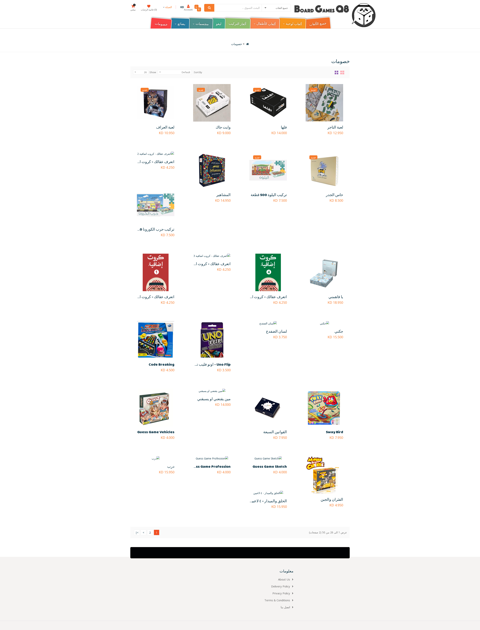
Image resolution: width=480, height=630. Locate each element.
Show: (152, 72)
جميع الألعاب (317, 24)
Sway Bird (334, 432)
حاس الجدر (334, 195)
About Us (284, 579)
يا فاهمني (335, 297)
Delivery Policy (280, 586)
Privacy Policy (281, 593)
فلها (284, 127)
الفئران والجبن (332, 500)
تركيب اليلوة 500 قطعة (269, 195)
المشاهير (223, 195)
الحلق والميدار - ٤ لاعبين (268, 501)
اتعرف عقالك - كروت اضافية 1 (151, 297)
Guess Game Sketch (270, 467)
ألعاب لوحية (294, 24)
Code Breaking (161, 365)
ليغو (218, 24)
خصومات (161, 24)
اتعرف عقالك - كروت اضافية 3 (207, 264)
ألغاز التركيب (237, 24)
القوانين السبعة (275, 432)
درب (170, 467)
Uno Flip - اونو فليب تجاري (209, 365)
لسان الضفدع (276, 332)
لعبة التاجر (335, 127)
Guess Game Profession (210, 467)
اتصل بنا (285, 607)
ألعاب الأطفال (266, 24)
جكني (338, 332)
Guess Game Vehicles (155, 432)
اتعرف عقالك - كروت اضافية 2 (151, 162)
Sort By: (198, 72)
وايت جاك (223, 127)
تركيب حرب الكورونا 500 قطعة (150, 229)
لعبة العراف (165, 127)
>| (136, 532)
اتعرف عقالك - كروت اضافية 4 (263, 297)
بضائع (181, 24)
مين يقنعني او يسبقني (214, 399)
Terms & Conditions (277, 600)
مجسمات (202, 24)
